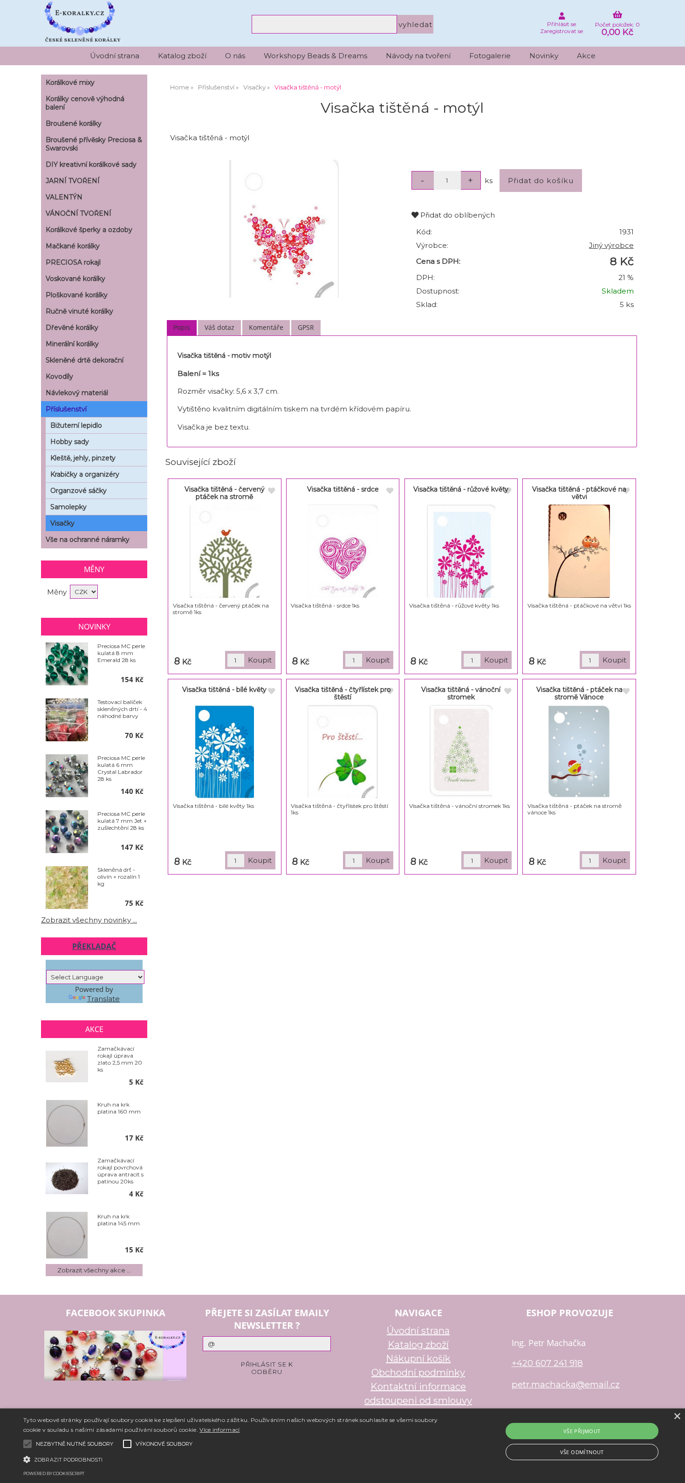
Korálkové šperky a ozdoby (89, 230)
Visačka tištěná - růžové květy (460, 489)
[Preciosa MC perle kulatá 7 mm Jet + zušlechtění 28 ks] (67, 832)
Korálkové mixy (70, 82)
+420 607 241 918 (547, 1363)
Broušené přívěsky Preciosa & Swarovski (94, 144)
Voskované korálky (75, 278)
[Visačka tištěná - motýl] (284, 229)
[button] (230, 1459)
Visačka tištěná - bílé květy (224, 689)
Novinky (543, 55)
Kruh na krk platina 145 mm (118, 1220)
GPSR (306, 327)
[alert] (342, 1445)
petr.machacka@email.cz (566, 1384)
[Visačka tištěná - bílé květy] (224, 751)
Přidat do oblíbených (456, 215)
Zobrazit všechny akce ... (94, 1270)
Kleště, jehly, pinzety (83, 458)
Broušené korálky (74, 123)
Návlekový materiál (77, 393)
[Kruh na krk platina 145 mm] (67, 1235)
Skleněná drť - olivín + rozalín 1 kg (118, 876)
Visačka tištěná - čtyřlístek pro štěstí (343, 693)
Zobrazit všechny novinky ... (89, 920)
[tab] (182, 327)
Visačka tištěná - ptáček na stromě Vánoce (579, 693)
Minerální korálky (72, 344)
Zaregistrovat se (561, 30)
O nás (235, 55)
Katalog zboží (182, 55)
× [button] (676, 1416)
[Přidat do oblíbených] (271, 491)
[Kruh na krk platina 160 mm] (67, 1123)
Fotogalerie (490, 55)
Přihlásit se (561, 24)
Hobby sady (69, 441)
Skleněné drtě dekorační (84, 360)
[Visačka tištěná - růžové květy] (461, 551)
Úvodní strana (114, 55)
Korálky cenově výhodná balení (85, 103)
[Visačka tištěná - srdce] (343, 551)
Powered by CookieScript (53, 1473)
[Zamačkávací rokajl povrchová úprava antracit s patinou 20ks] (67, 1179)
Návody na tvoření (418, 55)
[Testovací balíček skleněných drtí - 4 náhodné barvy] (67, 720)
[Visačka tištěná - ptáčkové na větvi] (579, 551)
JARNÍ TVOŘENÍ (73, 181)
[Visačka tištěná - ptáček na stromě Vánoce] (579, 751)
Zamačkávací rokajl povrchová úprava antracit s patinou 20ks (120, 1171)
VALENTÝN (64, 197)
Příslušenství (66, 409)
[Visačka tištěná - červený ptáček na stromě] (224, 551)
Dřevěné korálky (72, 327)
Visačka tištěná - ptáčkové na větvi (579, 492)
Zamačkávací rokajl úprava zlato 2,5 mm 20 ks (119, 1059)
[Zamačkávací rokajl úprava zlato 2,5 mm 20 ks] (67, 1067)
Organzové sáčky (78, 490)
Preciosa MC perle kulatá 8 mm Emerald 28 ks (121, 652)
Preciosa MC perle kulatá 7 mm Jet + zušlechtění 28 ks (122, 820)
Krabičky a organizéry (84, 474)
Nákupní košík (418, 1358)
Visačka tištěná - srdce (343, 489)
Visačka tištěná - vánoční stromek (460, 693)
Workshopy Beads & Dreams (315, 55)
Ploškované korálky (77, 295)
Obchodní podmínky (418, 1372)
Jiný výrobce (611, 245)
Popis (181, 327)
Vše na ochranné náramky (88, 539)
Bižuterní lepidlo (76, 425)
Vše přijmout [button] (582, 1431)
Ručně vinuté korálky (79, 311)
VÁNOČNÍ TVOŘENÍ (78, 213)
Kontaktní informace (418, 1386)
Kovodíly (59, 376)
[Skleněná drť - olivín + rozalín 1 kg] (67, 888)
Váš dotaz (219, 327)
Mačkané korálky (73, 246)
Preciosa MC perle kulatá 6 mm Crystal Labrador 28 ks (121, 768)
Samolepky (68, 507)
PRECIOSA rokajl (73, 262)
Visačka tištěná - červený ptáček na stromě (225, 492)
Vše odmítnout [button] (582, 1452)
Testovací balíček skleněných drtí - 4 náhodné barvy (122, 708)
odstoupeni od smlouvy (418, 1400)
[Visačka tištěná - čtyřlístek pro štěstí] (343, 751)
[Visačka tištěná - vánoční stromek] (461, 751)
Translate (103, 998)
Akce (586, 55)
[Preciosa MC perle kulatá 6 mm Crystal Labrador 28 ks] (67, 776)
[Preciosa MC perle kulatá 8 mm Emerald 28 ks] (67, 664)
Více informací (219, 1429)
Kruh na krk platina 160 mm (119, 1108)
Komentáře (266, 327)
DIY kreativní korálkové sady (91, 164)
